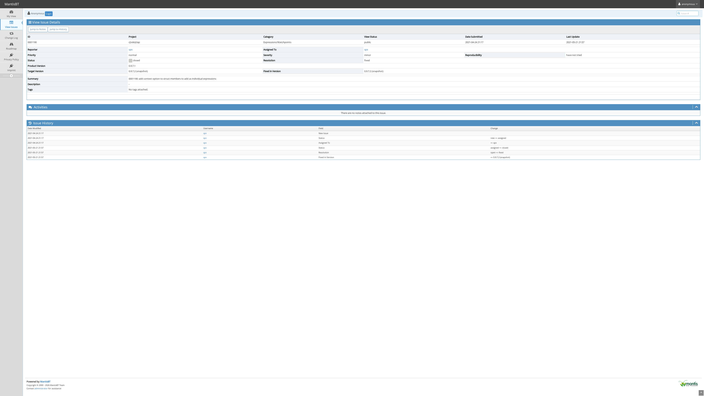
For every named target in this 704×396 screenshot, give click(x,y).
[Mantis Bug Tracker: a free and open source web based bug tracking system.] (688, 383)
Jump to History (58, 29)
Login (49, 13)
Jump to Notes (38, 29)
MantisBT (45, 381)
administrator (41, 388)
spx (131, 49)
